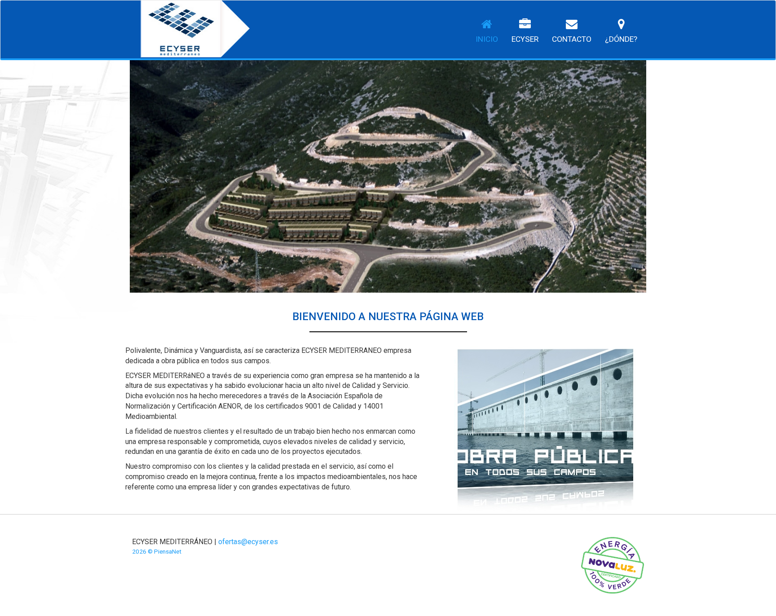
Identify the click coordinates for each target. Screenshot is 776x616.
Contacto (571, 39)
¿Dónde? (621, 39)
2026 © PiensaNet (156, 551)
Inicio (487, 39)
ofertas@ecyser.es (248, 541)
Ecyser (524, 39)
